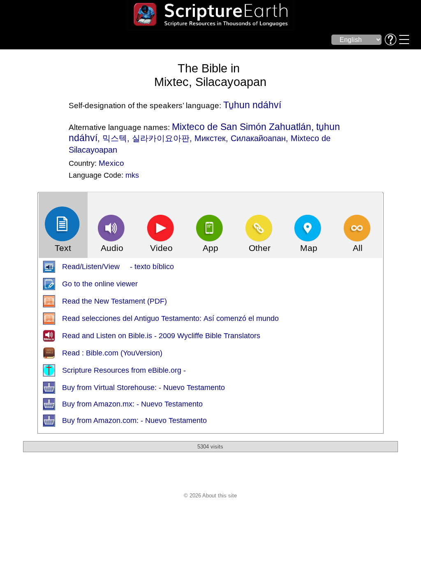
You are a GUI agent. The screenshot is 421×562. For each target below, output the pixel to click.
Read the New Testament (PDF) (114, 301)
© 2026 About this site (210, 495)
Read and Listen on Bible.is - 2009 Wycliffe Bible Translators (161, 336)
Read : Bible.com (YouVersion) (112, 353)
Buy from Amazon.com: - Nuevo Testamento (134, 420)
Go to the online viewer (100, 284)
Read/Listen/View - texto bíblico (118, 266)
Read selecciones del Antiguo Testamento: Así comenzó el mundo (170, 318)
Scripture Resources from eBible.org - (124, 370)
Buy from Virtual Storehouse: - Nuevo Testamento (143, 387)
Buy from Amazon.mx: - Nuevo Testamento (132, 404)
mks (132, 175)
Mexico (111, 162)
